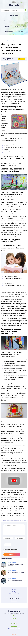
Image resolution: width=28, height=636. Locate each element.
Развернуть (21, 58)
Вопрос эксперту (14, 626)
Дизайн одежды (14, 15)
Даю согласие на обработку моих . (10, 550)
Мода (22, 21)
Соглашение (14, 621)
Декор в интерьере (12, 562)
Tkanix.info (14, 611)
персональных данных (8, 551)
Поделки (6, 26)
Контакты (14, 618)
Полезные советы (19, 26)
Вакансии (14, 616)
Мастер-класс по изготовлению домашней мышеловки (16, 581)
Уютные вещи (9, 31)
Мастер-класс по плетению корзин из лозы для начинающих (17, 573)
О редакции (14, 615)
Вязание (20, 31)
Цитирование (14, 623)
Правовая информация (14, 620)
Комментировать (11, 554)
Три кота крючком (14, 629)
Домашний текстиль (10, 21)
